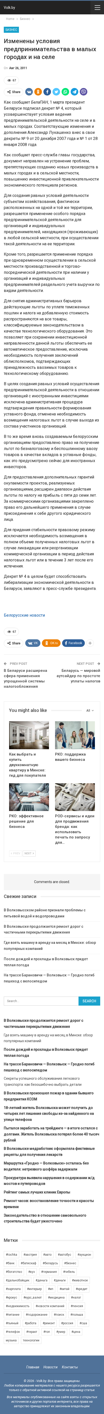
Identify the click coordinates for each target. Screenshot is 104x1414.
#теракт (31, 1332)
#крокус (11, 1297)
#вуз (31, 1272)
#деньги (60, 1280)
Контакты (70, 1367)
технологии (31, 1340)
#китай (64, 1289)
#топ (46, 1332)
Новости (50, 1367)
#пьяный (12, 1323)
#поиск (59, 1314)
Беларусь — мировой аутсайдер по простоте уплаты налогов (78, 675)
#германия (49, 1272)
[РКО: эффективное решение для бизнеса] (29, 797)
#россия (67, 1323)
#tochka (11, 1254)
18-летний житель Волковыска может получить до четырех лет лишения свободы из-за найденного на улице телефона (49, 1114)
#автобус (64, 1254)
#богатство (14, 1272)
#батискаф (28, 1263)
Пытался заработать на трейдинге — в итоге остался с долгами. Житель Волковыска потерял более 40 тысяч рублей (51, 1134)
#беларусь (50, 1263)
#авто (47, 1254)
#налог (76, 1297)
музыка (11, 1340)
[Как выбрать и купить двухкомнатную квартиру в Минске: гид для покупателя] (29, 735)
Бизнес (11, 30)
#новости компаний (50, 1306)
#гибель (69, 1272)
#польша (76, 1314)
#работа (30, 1323)
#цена (75, 1332)
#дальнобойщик (17, 1280)
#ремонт (49, 1323)
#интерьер (34, 1289)
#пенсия (77, 1306)
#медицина (56, 1297)
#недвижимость (17, 1306)
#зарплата (13, 1289)
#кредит (81, 1289)
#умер (60, 1332)
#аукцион (84, 1254)
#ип (50, 1289)
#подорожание (36, 1314)
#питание (12, 1314)
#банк (10, 1263)
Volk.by (9, 8)
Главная (32, 1367)
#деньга (41, 1280)
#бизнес (70, 1263)
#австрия (30, 1254)
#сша (83, 1323)
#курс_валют (32, 1297)
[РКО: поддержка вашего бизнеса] (75, 735)
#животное (80, 1280)
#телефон (13, 1332)
